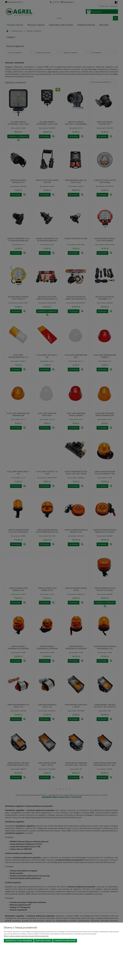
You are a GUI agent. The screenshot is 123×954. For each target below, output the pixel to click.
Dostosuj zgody (43, 941)
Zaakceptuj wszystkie (65, 941)
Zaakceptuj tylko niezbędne (18, 941)
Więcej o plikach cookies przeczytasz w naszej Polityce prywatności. (26, 936)
